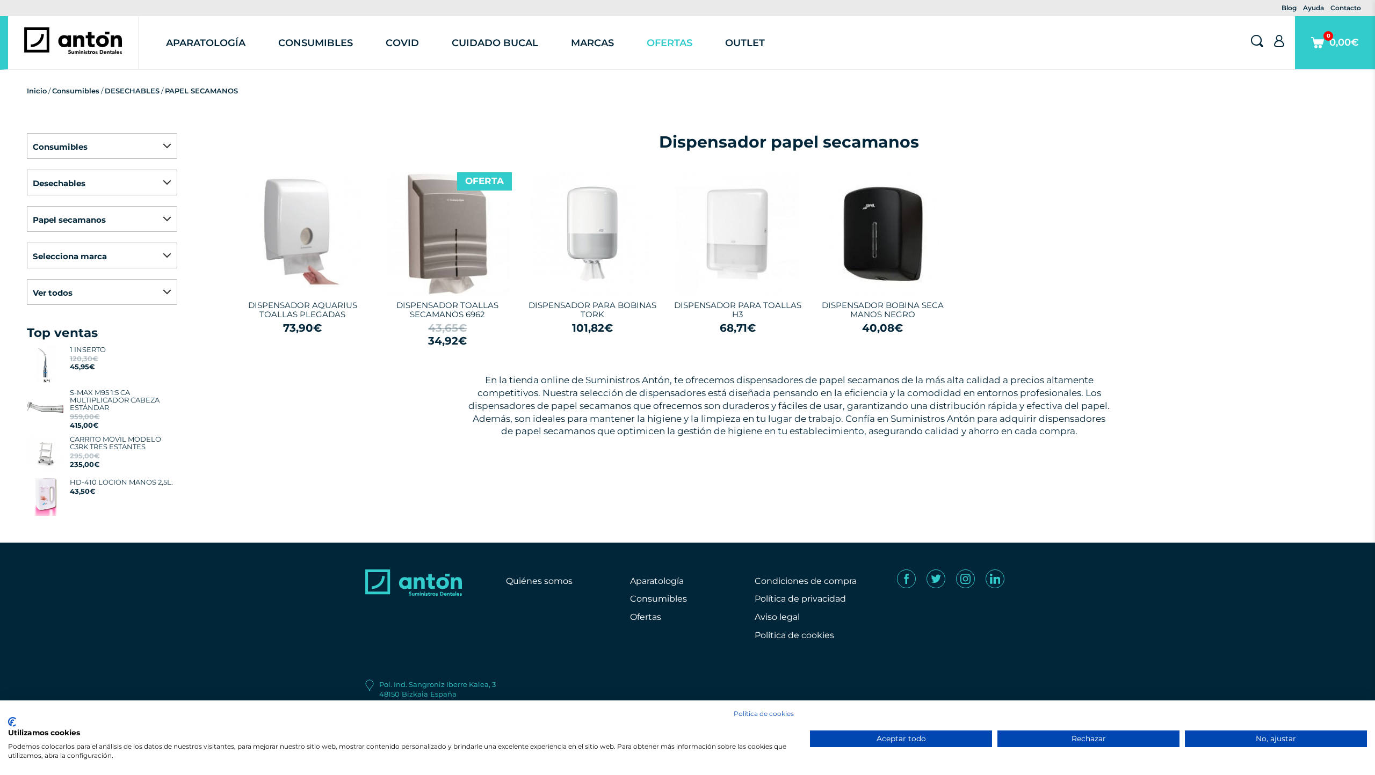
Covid (402, 43)
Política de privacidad (800, 599)
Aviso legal (777, 617)
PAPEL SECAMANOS (201, 90)
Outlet (745, 43)
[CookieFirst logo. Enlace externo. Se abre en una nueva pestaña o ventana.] (12, 722)
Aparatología (205, 43)
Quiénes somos (539, 581)
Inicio (37, 90)
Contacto (1345, 8)
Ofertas (669, 43)
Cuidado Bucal (495, 43)
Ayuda (1313, 8)
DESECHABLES (132, 90)
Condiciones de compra (806, 581)
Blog (1289, 8)
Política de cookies (794, 635)
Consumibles (315, 43)
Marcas (592, 43)
